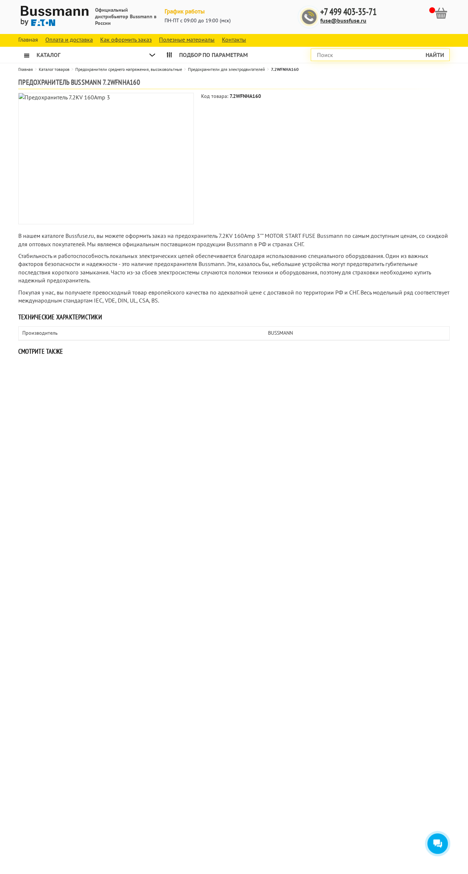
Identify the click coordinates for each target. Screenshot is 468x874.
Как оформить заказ (126, 39)
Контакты (234, 39)
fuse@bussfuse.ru (343, 20)
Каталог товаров (54, 69)
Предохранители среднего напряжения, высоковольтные (128, 69)
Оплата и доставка (69, 39)
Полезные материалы (187, 39)
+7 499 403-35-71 (348, 11)
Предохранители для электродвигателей (226, 69)
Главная (25, 69)
